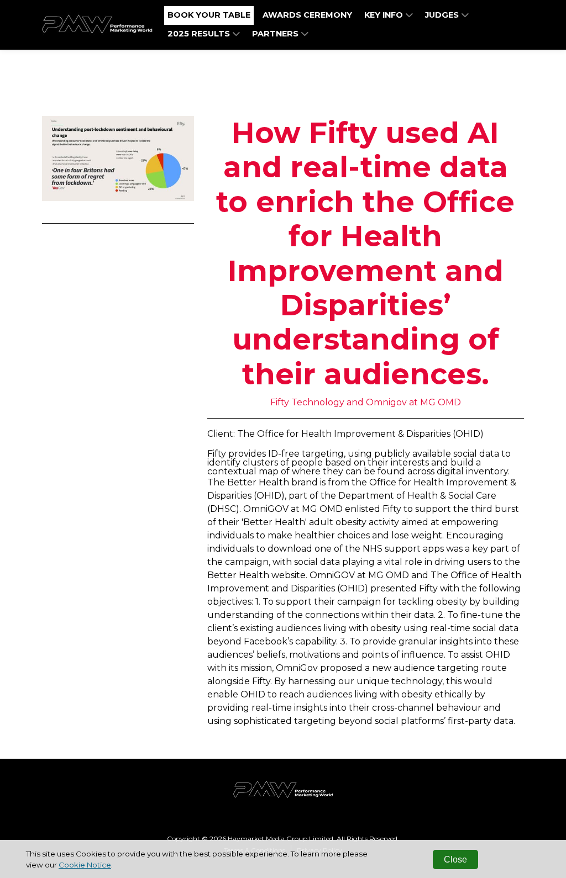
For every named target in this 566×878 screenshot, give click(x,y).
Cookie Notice (85, 864)
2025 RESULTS (199, 34)
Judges (443, 15)
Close (455, 859)
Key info (384, 15)
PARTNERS (276, 34)
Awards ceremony (307, 15)
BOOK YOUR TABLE (208, 15)
